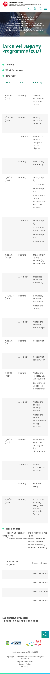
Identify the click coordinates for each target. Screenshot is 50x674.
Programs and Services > (24, 19)
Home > (24, 15)
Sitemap (25, 667)
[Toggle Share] (29, 8)
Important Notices (25, 661)
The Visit (10, 64)
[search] (40, 8)
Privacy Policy (25, 664)
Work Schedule (14, 70)
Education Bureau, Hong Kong (21, 620)
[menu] (46, 8)
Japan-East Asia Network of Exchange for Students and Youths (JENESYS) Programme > (24, 24)
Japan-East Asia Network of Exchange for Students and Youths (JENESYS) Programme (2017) (24, 30)
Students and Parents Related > (24, 17)
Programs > (24, 21)
